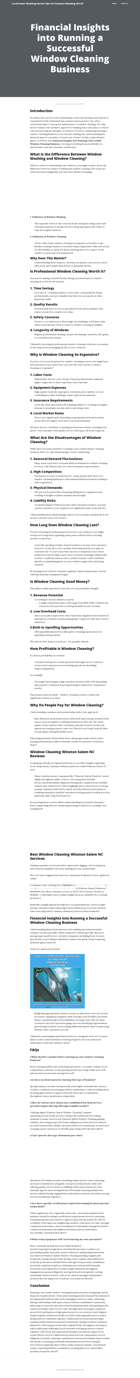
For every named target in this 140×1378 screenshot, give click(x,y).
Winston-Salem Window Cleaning (61, 1255)
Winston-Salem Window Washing (79, 1119)
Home (114, 3)
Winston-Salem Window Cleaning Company (69, 1112)
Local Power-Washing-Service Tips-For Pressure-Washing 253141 (47, 3)
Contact (125, 3)
